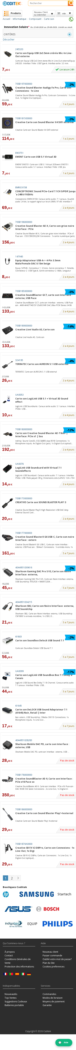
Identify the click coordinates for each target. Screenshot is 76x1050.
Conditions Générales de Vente (18, 961)
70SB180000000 (23, 429)
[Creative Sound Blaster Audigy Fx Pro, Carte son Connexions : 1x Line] (7, 88)
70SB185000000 (23, 291)
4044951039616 (23, 567)
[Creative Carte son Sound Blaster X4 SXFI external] (7, 123)
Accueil (6, 19)
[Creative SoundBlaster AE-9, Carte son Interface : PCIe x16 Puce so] (7, 779)
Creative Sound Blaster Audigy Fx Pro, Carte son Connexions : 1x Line (43, 89)
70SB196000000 (23, 222)
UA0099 (19, 671)
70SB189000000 (23, 325)
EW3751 (19, 152)
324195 (19, 360)
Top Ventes (10, 997)
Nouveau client (50, 951)
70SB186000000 (23, 809)
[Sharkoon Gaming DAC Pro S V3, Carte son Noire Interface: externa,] (7, 572)
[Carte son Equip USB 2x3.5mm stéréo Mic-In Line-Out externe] (7, 54)
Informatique (19, 19)
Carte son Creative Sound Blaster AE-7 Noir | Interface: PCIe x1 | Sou (41, 435)
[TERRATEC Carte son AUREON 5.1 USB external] (7, 365)
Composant (35, 19)
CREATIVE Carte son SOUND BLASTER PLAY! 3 (40, 502)
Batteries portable (14, 1005)
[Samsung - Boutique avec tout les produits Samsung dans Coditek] (36, 894)
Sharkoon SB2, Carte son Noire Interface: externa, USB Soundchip (44, 607)
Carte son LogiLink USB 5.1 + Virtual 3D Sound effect (41, 400)
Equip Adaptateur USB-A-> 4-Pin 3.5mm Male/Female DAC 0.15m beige (38, 262)
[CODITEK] (13, 3)
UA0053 (19, 394)
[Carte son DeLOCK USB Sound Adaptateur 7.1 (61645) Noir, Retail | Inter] (7, 710)
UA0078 (19, 463)
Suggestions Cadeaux (16, 1001)
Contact (9, 955)
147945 (19, 256)
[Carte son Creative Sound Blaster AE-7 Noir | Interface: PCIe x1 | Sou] (7, 434)
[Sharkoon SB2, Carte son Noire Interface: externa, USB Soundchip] (7, 607)
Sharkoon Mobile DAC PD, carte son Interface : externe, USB (42, 746)
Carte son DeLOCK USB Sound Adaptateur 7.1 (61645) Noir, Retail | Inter (41, 711)
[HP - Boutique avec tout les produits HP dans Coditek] (10, 894)
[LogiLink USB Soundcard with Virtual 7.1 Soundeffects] (7, 468)
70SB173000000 (23, 498)
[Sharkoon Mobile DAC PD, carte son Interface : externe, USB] (7, 745)
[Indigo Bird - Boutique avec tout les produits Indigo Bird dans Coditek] (14, 923)
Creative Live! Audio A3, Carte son (35, 329)
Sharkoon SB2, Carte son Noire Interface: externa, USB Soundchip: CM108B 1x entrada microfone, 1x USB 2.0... (44, 614)
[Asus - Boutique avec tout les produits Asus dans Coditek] (18, 909)
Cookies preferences (53, 966)
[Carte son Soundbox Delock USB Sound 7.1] (7, 641)
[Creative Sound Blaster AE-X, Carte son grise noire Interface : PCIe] (7, 227)
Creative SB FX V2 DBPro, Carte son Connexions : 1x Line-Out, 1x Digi (44, 849)
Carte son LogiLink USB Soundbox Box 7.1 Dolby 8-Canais (44, 676)
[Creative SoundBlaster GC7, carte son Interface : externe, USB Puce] (7, 296)
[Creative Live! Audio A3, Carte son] (7, 330)
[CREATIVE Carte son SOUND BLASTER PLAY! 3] (7, 503)
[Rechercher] (70, 3)
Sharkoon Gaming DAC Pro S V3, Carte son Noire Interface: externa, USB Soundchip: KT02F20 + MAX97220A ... (44, 580)
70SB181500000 (23, 118)
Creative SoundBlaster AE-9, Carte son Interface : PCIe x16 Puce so (44, 780)
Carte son (49, 19)
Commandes (49, 994)
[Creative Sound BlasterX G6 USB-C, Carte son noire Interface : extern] (7, 537)
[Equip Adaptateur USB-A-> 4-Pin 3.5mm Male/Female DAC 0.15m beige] (7, 261)
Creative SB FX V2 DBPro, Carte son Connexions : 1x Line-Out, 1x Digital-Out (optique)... (43, 856)
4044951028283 (23, 740)
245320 (19, 49)
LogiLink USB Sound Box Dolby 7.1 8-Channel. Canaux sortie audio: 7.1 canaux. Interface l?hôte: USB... (44, 684)
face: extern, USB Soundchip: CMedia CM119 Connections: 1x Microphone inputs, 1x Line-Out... (42, 718)
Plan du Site (49, 962)
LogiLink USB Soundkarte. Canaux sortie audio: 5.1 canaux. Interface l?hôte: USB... (45, 407)
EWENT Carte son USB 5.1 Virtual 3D (35, 156)
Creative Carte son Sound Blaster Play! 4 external (44, 813)
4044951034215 (23, 602)
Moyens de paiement (54, 1001)
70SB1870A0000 (23, 843)
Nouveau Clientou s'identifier (41, 13)
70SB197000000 (23, 83)
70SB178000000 (23, 774)
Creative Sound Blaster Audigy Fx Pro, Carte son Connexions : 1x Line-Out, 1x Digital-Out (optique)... (45, 96)
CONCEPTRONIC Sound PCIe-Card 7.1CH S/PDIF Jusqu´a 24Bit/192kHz (45, 193)
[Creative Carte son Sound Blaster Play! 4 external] (7, 814)
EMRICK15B (21, 187)
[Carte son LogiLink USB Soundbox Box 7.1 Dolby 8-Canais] (7, 676)
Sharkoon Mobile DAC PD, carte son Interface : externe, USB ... (42, 752)
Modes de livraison (53, 997)
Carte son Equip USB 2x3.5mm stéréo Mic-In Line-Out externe (43, 55)
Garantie (47, 1005)
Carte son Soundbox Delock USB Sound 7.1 (39, 640)
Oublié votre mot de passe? (57, 959)
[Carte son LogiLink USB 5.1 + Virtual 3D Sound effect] (7, 399)
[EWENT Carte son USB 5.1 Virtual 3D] (7, 157)
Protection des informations (19, 966)
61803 (18, 636)
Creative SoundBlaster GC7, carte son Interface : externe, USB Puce (43, 296)
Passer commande (52, 955)
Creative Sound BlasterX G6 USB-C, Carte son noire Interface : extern (44, 538)
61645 (18, 705)
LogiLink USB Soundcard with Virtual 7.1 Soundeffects (38, 469)
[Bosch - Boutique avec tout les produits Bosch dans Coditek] (47, 909)
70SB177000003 (23, 533)
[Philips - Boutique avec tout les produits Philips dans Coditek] (58, 923)
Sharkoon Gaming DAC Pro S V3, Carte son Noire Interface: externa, (43, 573)
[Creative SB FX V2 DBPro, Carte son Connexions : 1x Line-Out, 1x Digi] (7, 848)
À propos (10, 951)
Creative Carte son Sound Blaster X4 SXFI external (44, 122)
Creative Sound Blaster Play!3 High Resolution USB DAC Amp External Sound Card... (41, 511)
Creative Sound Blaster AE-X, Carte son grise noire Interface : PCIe (44, 227)
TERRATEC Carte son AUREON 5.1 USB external (41, 364)
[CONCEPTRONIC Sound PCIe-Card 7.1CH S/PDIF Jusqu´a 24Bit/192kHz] (7, 192)
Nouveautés (11, 994)
